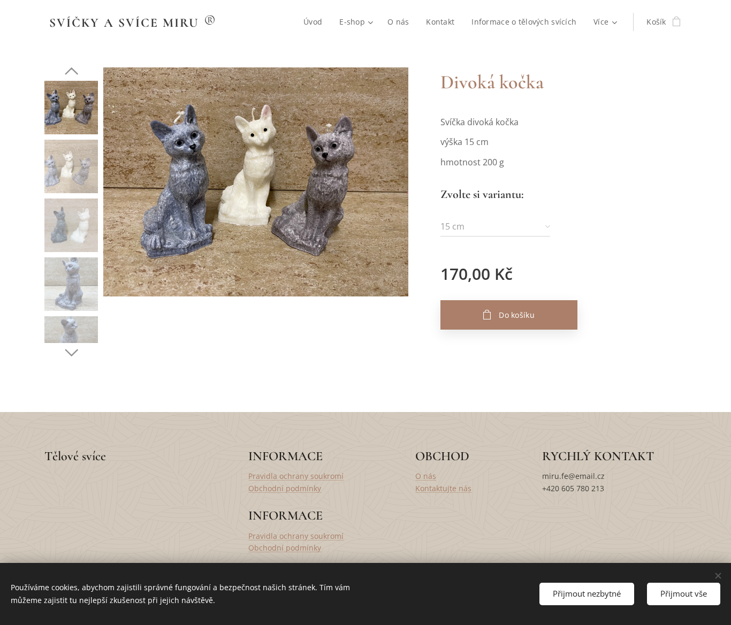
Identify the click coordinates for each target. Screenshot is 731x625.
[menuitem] (316, 22)
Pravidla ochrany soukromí (296, 476)
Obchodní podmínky (284, 488)
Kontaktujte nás (443, 488)
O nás (425, 476)
